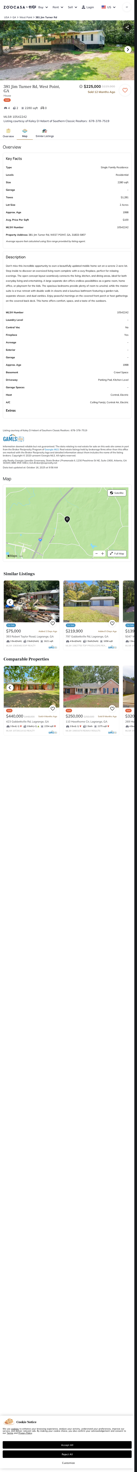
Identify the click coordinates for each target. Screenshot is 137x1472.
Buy (41, 7)
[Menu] (127, 7)
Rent (56, 7)
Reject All (67, 1454)
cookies (15, 1428)
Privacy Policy (25, 1433)
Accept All (67, 1445)
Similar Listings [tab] (45, 136)
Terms (10, 1433)
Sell (70, 7)
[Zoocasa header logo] (19, 7)
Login (90, 7)
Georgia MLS (52, 449)
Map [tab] (24, 136)
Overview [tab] (8, 136)
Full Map (119, 553)
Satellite (119, 493)
